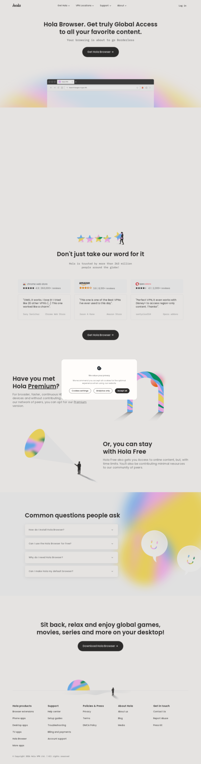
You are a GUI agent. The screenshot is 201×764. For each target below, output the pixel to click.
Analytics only (103, 390)
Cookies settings (80, 390)
